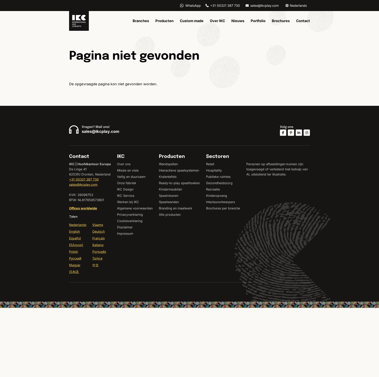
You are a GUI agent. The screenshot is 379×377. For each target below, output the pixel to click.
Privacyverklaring (130, 215)
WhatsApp (193, 6)
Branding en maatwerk (175, 208)
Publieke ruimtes (218, 177)
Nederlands (77, 225)
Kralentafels (167, 177)
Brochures (281, 21)
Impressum (125, 233)
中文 (95, 265)
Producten (164, 21)
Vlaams (97, 225)
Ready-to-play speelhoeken (179, 183)
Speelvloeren (168, 196)
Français (98, 238)
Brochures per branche (223, 208)
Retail (210, 164)
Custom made (192, 21)
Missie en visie (128, 170)
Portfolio (258, 21)
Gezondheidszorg (219, 183)
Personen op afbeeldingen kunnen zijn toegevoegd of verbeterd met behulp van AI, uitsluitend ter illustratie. (277, 169)
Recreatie (213, 189)
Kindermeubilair (170, 189)
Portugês (99, 251)
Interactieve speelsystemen (179, 170)
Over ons (123, 164)
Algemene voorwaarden (135, 208)
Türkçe (97, 258)
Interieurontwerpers (220, 202)
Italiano (98, 245)
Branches (141, 21)
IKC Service (125, 196)
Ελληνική (76, 245)
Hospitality (214, 170)
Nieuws (237, 21)
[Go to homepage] (79, 21)
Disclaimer (125, 227)
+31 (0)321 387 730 (225, 6)
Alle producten (170, 215)
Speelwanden (169, 202)
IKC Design (125, 189)
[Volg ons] (283, 132)
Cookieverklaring (130, 221)
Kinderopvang (216, 196)
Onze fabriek (126, 183)
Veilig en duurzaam (131, 177)
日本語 (74, 272)
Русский (75, 258)
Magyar (75, 265)
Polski (73, 251)
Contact (303, 21)
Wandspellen (168, 164)
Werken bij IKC (128, 202)
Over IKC (217, 21)
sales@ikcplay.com (264, 6)
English (74, 231)
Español (75, 238)
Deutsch (98, 231)
